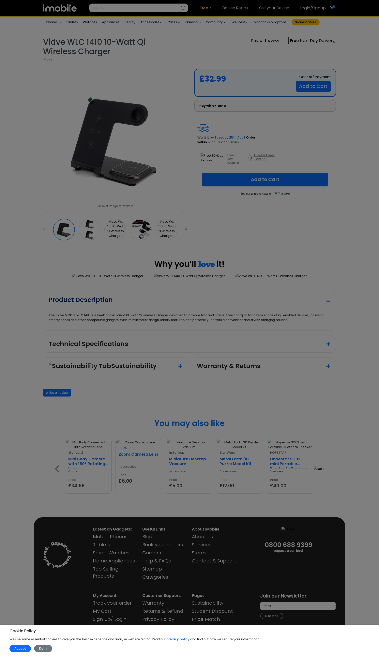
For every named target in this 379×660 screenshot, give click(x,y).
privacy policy (178, 639)
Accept (20, 648)
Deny (43, 648)
